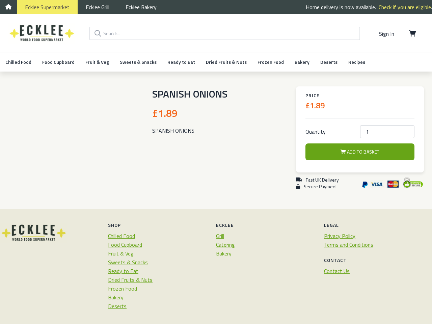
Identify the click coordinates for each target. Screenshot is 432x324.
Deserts (329, 61)
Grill (97, 7)
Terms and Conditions (348, 245)
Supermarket (47, 7)
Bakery (141, 7)
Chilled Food (18, 61)
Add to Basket (362, 151)
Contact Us (337, 271)
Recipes (356, 61)
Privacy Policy (339, 236)
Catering (225, 245)
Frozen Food (271, 61)
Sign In (386, 34)
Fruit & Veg (97, 61)
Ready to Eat (181, 61)
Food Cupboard (58, 61)
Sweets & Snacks (138, 61)
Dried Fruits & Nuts (226, 61)
